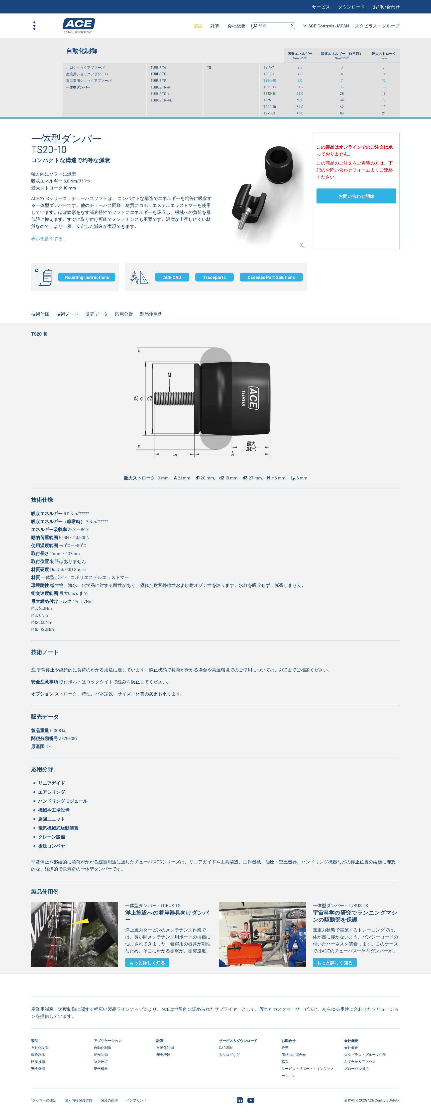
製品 (34, 1040)
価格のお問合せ (294, 1054)
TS (209, 67)
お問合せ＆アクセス (360, 1061)
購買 (285, 1061)
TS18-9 (268, 74)
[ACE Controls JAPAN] (79, 25)
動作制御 (38, 1054)
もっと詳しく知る (147, 962)
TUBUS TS (158, 74)
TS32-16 (269, 93)
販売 (285, 1047)
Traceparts (214, 277)
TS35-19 (269, 100)
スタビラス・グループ (377, 25)
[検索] (291, 25)
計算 (159, 1040)
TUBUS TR (158, 80)
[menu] (219, 25)
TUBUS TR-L (160, 94)
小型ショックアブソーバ (85, 67)
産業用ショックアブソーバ (87, 74)
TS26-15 (269, 87)
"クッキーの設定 (44, 1100)
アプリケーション (108, 1040)
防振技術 (38, 1061)
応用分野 (124, 314)
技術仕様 (40, 314)
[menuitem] (198, 25)
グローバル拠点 (356, 1068)
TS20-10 (269, 80)
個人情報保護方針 (79, 1100)
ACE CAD (172, 277)
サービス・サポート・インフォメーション (308, 1072)
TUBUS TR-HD (161, 100)
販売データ (97, 314)
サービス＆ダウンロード (238, 1040)
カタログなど (229, 1054)
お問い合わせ (386, 6)
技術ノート (67, 314)
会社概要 (351, 1040)
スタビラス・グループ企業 (365, 1054)
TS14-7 (268, 67)
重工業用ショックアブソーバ (88, 80)
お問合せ (289, 1040)
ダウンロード (351, 6)
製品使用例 (151, 314)
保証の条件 (109, 1100)
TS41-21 (269, 113)
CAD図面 (226, 1047)
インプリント (136, 1100)
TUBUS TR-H (160, 87)
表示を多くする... (48, 238)
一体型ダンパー (78, 87)
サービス (321, 6)
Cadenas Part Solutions (271, 277)
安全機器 (38, 1068)
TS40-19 (269, 106)
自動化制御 (40, 1047)
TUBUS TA (158, 67)
